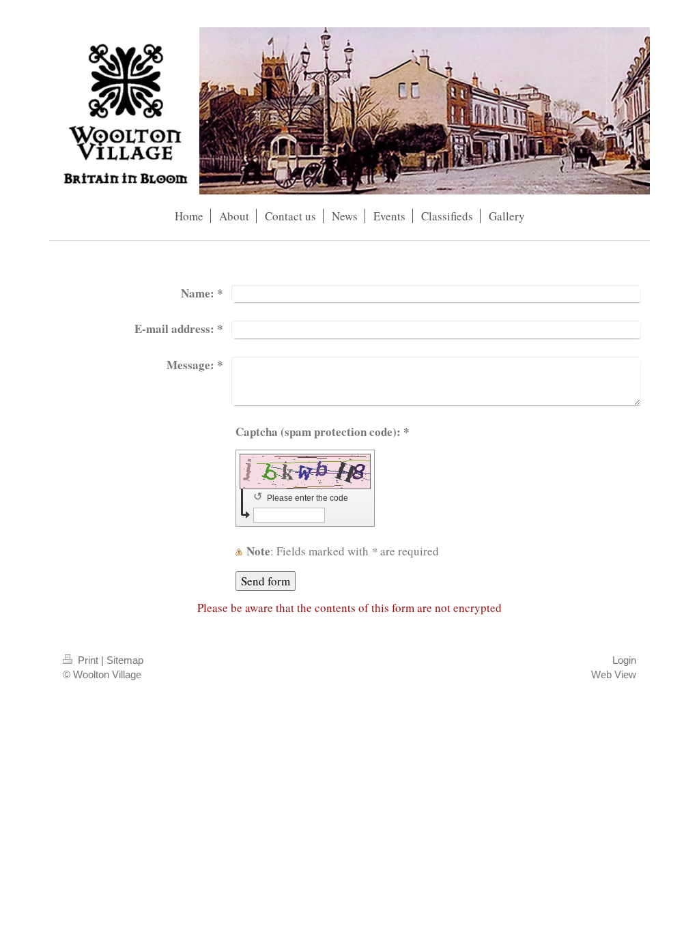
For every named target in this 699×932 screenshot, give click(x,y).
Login (624, 660)
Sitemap (124, 660)
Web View (613, 674)
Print (88, 660)
